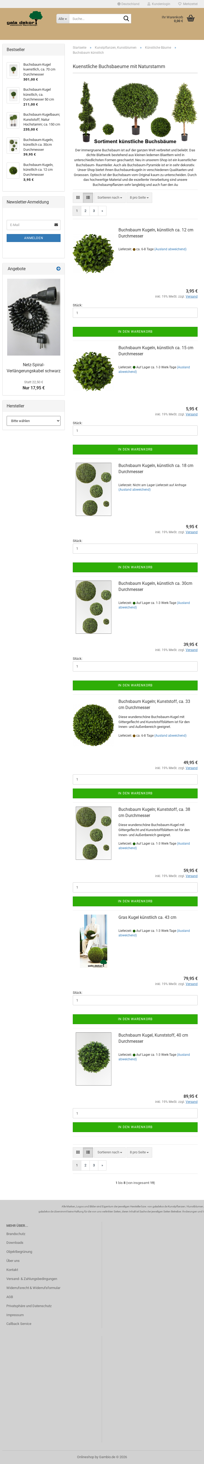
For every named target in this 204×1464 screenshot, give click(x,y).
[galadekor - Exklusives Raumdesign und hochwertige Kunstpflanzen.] (27, 18)
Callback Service (18, 1324)
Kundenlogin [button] (160, 4)
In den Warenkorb (135, 331)
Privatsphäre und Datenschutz (29, 1306)
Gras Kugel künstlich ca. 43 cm (147, 917)
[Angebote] (58, 269)
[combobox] (110, 198)
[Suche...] (126, 19)
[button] (128, 4)
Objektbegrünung (19, 1252)
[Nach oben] (189, 1456)
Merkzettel (189, 4)
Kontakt (12, 1270)
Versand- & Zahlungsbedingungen (31, 1279)
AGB (9, 1297)
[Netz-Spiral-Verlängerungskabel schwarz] (33, 317)
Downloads (14, 1243)
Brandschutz (15, 1234)
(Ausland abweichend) (170, 249)
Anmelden (33, 238)
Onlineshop (85, 1457)
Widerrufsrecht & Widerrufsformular (33, 1288)
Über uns (13, 1261)
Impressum (15, 1315)
